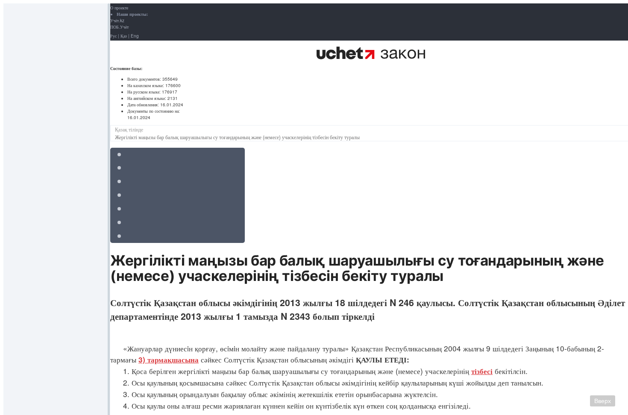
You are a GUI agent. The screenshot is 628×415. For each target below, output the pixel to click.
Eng (135, 36)
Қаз (123, 36)
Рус (113, 36)
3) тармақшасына (168, 359)
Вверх (602, 400)
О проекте (119, 8)
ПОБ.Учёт (119, 27)
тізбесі (482, 371)
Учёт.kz (117, 20)
